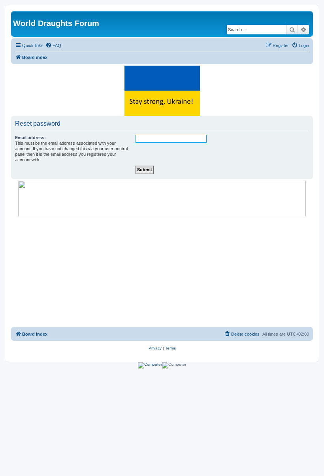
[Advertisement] (162, 271)
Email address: (30, 137)
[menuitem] (53, 45)
